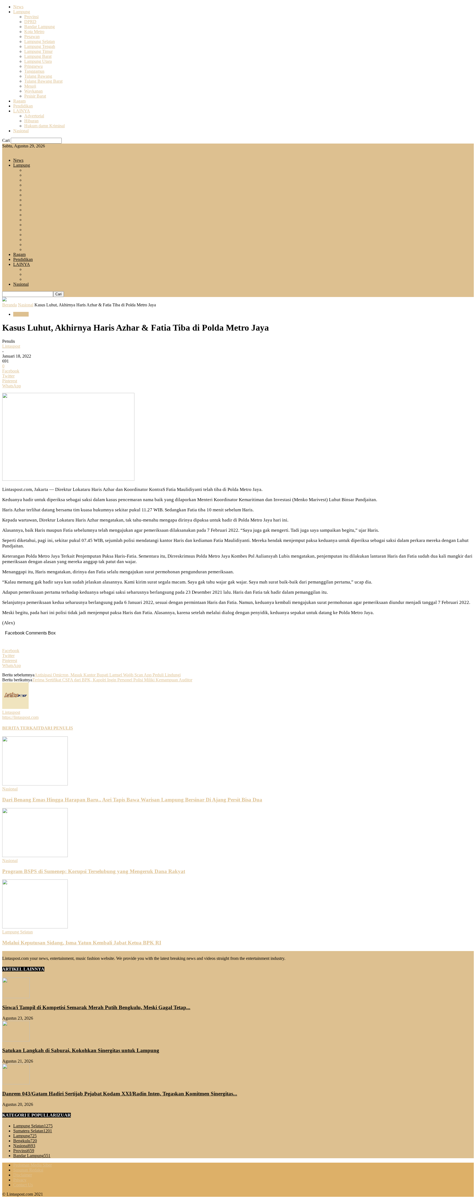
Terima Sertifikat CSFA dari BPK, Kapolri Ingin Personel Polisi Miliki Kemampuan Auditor (112, 679)
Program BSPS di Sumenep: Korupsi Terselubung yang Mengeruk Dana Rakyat (93, 871)
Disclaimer (22, 1175)
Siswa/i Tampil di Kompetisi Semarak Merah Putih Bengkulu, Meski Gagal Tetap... (96, 1007)
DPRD (30, 21)
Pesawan (32, 36)
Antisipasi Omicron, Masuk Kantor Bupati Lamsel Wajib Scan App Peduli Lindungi (107, 675)
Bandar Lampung (39, 26)
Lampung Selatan (39, 41)
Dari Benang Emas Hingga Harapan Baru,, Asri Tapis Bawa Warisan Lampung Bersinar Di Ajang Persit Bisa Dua (132, 800)
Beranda (9, 305)
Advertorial (34, 116)
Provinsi (31, 16)
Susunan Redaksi (28, 1170)
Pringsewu (33, 66)
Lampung (21, 11)
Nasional (21, 130)
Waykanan (33, 91)
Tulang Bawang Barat (43, 81)
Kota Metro (34, 31)
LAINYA (21, 111)
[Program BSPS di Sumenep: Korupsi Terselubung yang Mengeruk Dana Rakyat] (35, 855)
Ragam (19, 101)
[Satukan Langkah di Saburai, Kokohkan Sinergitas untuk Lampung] (16, 1040)
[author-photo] (15, 707)
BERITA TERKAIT (21, 728)
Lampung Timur (38, 51)
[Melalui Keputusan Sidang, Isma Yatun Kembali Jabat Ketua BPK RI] (35, 927)
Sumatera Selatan (32, 1130)
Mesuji (30, 86)
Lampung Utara (38, 61)
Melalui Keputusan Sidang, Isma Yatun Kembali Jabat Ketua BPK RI (81, 943)
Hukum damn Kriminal (44, 125)
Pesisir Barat (35, 96)
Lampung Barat (38, 56)
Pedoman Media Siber (32, 1165)
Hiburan (31, 120)
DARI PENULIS (57, 728)
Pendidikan (23, 106)
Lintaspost (11, 346)
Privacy (19, 1180)
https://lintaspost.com (20, 717)
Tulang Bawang (38, 76)
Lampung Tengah (39, 46)
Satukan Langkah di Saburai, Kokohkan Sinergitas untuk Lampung (80, 1050)
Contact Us (23, 1184)
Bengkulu (25, 1140)
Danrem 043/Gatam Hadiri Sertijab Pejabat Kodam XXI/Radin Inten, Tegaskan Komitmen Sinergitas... (119, 1094)
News (18, 6)
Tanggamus (34, 71)
